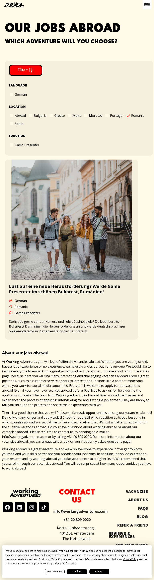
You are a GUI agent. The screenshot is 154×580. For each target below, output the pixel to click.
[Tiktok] (44, 507)
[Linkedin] (20, 507)
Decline (77, 571)
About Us (138, 500)
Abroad (20, 115)
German (21, 94)
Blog (142, 517)
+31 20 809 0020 (77, 519)
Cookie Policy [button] (130, 559)
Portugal (116, 115)
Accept (99, 571)
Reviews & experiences (122, 535)
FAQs (143, 509)
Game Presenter (27, 145)
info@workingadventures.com (80, 511)
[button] (147, 4)
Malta (77, 115)
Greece (59, 115)
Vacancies (137, 492)
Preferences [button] (69, 563)
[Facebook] (8, 507)
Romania (137, 115)
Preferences (54, 571)
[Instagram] (32, 507)
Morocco (95, 115)
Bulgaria (40, 115)
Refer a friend (132, 525)
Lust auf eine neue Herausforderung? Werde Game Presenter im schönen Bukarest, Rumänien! (64, 289)
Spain (19, 123)
